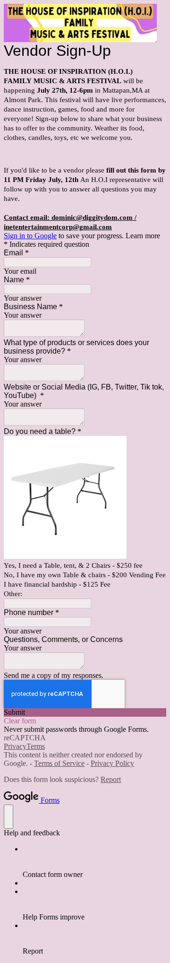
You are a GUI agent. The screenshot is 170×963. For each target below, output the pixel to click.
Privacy (15, 746)
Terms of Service (59, 763)
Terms (35, 746)
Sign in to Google (30, 236)
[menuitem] (94, 862)
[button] (85, 712)
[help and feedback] (8, 817)
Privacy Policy (112, 763)
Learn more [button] (143, 236)
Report (111, 779)
